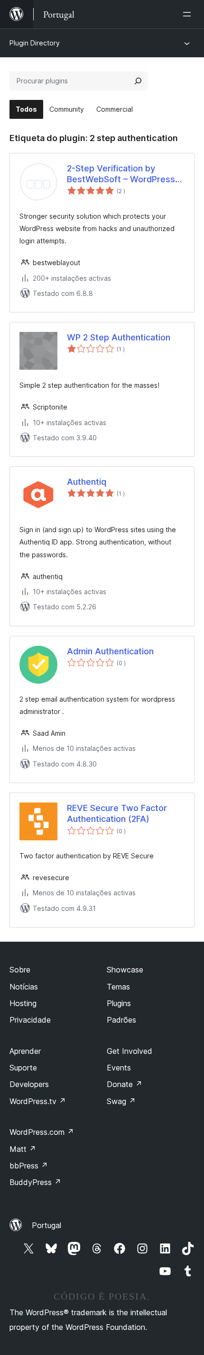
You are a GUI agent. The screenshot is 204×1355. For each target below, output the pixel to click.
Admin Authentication (110, 651)
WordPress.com (41, 1132)
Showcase (125, 969)
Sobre (19, 969)
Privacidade (30, 1020)
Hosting (23, 1003)
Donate (124, 1084)
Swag (121, 1101)
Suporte (23, 1067)
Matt (22, 1149)
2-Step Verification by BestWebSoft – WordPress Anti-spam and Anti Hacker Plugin (121, 174)
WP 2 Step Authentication (118, 337)
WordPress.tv (37, 1101)
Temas (118, 986)
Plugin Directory (34, 43)
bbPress (28, 1165)
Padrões (121, 1020)
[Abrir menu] (189, 14)
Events (119, 1067)
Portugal (46, 1225)
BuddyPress (35, 1182)
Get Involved (129, 1051)
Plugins (119, 1003)
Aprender (25, 1051)
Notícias (23, 986)
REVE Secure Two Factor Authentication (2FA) (117, 813)
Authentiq (86, 482)
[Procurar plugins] (138, 80)
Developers (29, 1084)
